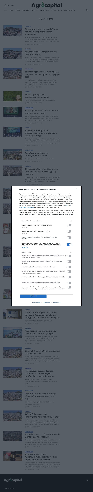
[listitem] (46, 221)
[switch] (69, 225)
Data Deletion (36, 302)
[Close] (78, 189)
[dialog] (46, 246)
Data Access (46, 302)
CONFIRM (33, 296)
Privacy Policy (57, 302)
